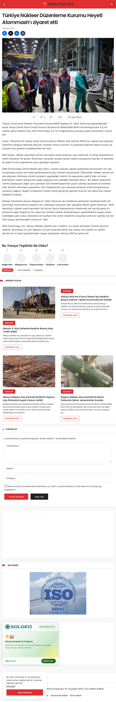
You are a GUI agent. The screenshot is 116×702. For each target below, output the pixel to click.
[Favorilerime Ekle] (34, 117)
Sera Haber (76, 695)
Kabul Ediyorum (25, 692)
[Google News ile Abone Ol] (75, 117)
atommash (38, 270)
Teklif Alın (49, 661)
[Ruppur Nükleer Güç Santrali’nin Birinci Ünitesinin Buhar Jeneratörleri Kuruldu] (87, 371)
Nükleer (9, 323)
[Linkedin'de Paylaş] (16, 33)
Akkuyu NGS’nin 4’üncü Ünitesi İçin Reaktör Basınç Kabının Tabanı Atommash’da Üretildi (86, 298)
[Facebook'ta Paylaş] (4, 33)
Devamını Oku (12, 347)
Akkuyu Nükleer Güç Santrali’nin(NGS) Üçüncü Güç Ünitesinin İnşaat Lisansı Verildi (29, 399)
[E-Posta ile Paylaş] (22, 33)
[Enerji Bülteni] (58, 4)
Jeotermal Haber (59, 695)
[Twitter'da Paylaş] (10, 33)
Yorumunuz (13, 445)
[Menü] (4, 4)
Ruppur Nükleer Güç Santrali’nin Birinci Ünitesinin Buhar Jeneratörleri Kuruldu (82, 399)
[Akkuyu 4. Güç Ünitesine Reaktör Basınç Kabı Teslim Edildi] (29, 303)
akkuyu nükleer (24, 270)
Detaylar (10, 686)
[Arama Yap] (111, 4)
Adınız (10, 468)
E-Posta (11, 478)
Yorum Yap (11, 429)
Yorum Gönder (16, 496)
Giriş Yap (39, 496)
